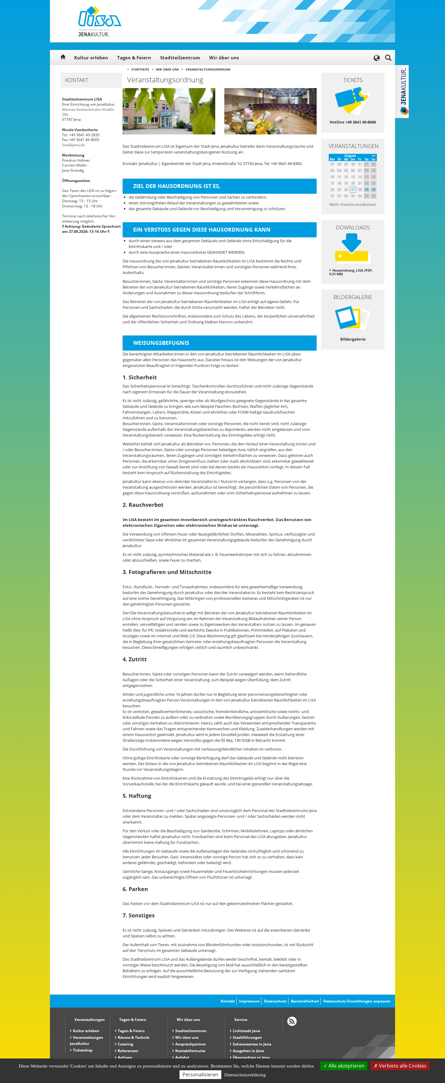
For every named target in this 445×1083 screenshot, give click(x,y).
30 (373, 189)
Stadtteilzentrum (180, 57)
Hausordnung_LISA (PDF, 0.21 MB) (351, 272)
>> (373, 155)
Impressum (249, 1001)
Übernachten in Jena (251, 1057)
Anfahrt (182, 1057)
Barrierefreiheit (305, 1001)
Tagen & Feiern (134, 57)
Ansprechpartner (190, 1044)
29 (366, 189)
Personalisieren (200, 1074)
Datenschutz (275, 1001)
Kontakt (228, 1001)
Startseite (140, 69)
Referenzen (128, 1050)
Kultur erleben (91, 57)
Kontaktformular (190, 1050)
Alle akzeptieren (345, 1065)
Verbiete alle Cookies (402, 1065)
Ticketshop (83, 1050)
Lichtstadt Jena (246, 1030)
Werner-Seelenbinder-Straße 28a (88, 112)
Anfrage (125, 1057)
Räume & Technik (133, 1037)
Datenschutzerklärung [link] (245, 1074)
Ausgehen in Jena (248, 1050)
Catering (125, 1044)
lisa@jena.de (73, 144)
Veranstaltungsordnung (208, 69)
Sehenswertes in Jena (252, 1044)
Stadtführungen (247, 1037)
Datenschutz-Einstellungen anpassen (357, 1001)
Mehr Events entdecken (352, 204)
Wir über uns (224, 57)
